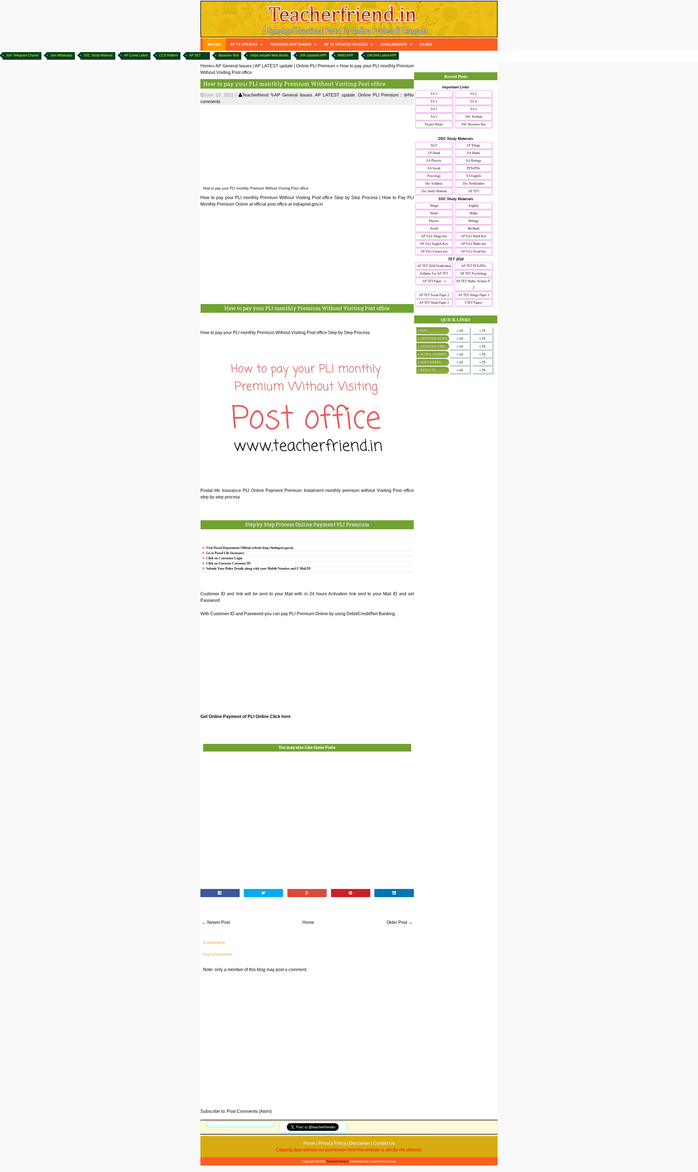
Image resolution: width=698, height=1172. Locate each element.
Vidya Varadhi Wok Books (269, 55)
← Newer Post (216, 922)
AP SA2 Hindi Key (473, 236)
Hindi (434, 213)
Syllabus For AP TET (434, 273)
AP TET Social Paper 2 (434, 295)
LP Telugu (473, 145)
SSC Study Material (98, 55)
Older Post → (400, 922)
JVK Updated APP (313, 55)
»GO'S (422, 331)
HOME (216, 44)
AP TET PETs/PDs (473, 266)
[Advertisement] (307, 145)
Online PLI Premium (378, 95)
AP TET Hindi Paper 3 (434, 303)
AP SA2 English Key (434, 244)
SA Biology (473, 161)
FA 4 (473, 101)
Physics (434, 221)
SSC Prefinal (473, 117)
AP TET (473, 191)
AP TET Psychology (473, 273)
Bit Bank (473, 228)
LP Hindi (434, 153)
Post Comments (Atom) (249, 1111)
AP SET (195, 55)
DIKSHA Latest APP (381, 55)
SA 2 (473, 109)
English (474, 206)
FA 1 (434, 94)
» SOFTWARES (429, 362)
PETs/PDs (473, 168)
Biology (473, 221)
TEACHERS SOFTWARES (290, 44)
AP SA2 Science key (434, 251)
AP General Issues (293, 95)
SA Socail (434, 168)
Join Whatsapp (61, 55)
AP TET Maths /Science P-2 (473, 284)
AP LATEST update (335, 95)
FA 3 (434, 101)
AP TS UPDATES (243, 44)
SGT (434, 145)
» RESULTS (426, 370)
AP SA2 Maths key (473, 244)
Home (308, 922)
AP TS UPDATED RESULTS (346, 44)
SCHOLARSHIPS (393, 44)
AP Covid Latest (136, 55)
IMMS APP (345, 55)
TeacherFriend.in (337, 1161)
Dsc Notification (473, 183)
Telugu (434, 206)
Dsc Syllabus (434, 183)
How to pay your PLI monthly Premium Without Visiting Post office (294, 83)
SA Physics (433, 161)
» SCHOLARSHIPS (432, 354)
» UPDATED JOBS (431, 346)
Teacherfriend (255, 95)
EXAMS (426, 44)
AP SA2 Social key (473, 251)
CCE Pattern (168, 55)
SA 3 (434, 117)
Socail (434, 228)
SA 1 (434, 109)
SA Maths (473, 153)
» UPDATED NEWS (432, 338)
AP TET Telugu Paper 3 (473, 295)
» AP (460, 331)
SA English (473, 176)
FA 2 (473, 94)
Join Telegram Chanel (22, 55)
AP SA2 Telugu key (434, 236)
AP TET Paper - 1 (434, 281)
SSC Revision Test (473, 124)
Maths (474, 213)
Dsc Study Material (434, 191)
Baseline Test (229, 55)
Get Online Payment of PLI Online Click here (245, 716)
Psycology (434, 176)
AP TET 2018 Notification (434, 266)
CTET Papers (473, 303)
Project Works (434, 124)
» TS (482, 331)
